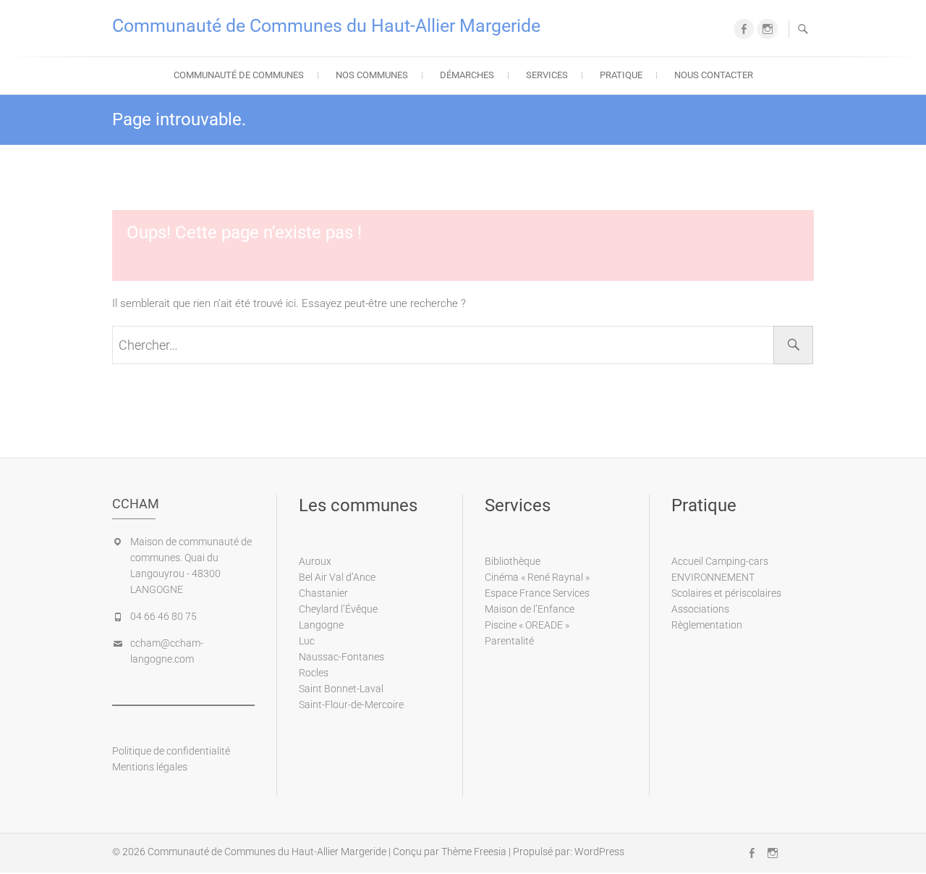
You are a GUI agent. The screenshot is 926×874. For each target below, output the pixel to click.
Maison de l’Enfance (529, 609)
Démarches (467, 75)
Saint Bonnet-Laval (341, 688)
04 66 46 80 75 (163, 616)
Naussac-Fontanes (341, 657)
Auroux (315, 561)
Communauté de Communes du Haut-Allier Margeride (326, 25)
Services (547, 75)
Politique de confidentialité (171, 751)
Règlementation (706, 625)
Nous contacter (713, 75)
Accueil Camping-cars (719, 561)
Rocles (313, 672)
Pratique (621, 75)
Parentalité (509, 641)
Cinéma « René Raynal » (537, 577)
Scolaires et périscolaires (726, 593)
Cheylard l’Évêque (338, 609)
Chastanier (323, 593)
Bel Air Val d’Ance (337, 577)
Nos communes (372, 75)
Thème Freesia (473, 851)
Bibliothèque (512, 561)
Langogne (321, 625)
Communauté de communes (239, 75)
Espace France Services (537, 593)
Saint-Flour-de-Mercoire (351, 704)
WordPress (599, 851)
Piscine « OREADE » (527, 625)
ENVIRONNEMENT (713, 577)
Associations (700, 609)
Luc (307, 641)
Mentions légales (149, 767)
